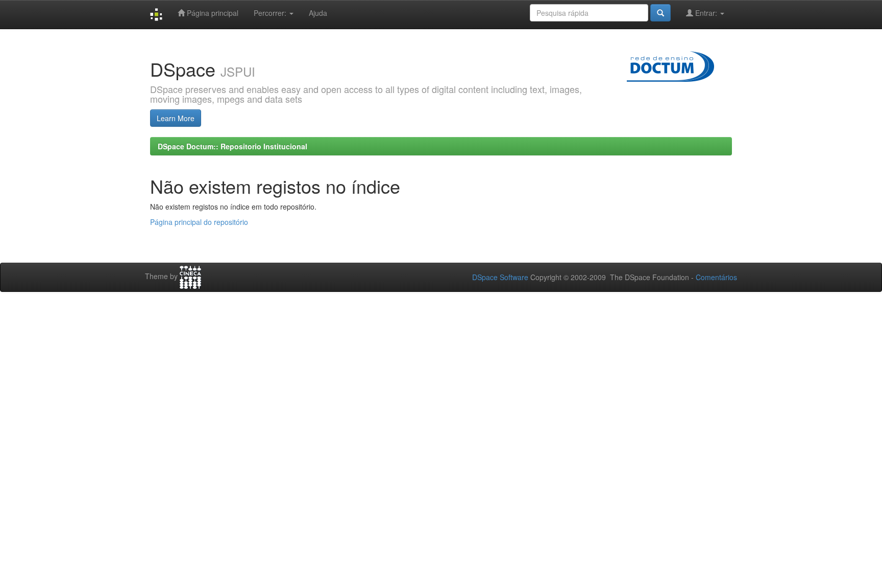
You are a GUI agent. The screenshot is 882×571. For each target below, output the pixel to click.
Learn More (175, 118)
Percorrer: (271, 13)
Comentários (716, 277)
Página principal (211, 13)
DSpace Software (500, 277)
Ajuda (318, 13)
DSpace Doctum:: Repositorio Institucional (232, 146)
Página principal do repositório (199, 222)
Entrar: (706, 13)
